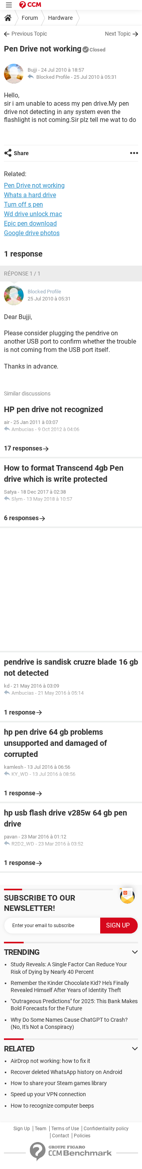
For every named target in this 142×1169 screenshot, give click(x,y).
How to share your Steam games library (59, 1083)
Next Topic (118, 33)
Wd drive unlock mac (33, 214)
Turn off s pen (23, 204)
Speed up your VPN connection (48, 1094)
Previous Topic (29, 33)
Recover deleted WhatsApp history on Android (66, 1072)
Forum (30, 18)
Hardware (60, 18)
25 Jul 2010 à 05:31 (95, 77)
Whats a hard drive (30, 195)
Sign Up (21, 1128)
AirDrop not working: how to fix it (50, 1061)
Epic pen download (30, 223)
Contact (60, 1136)
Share (21, 153)
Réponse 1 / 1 (22, 273)
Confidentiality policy (106, 1128)
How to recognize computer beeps (52, 1105)
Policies (82, 1136)
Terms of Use (65, 1128)
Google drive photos (32, 233)
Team (41, 1128)
